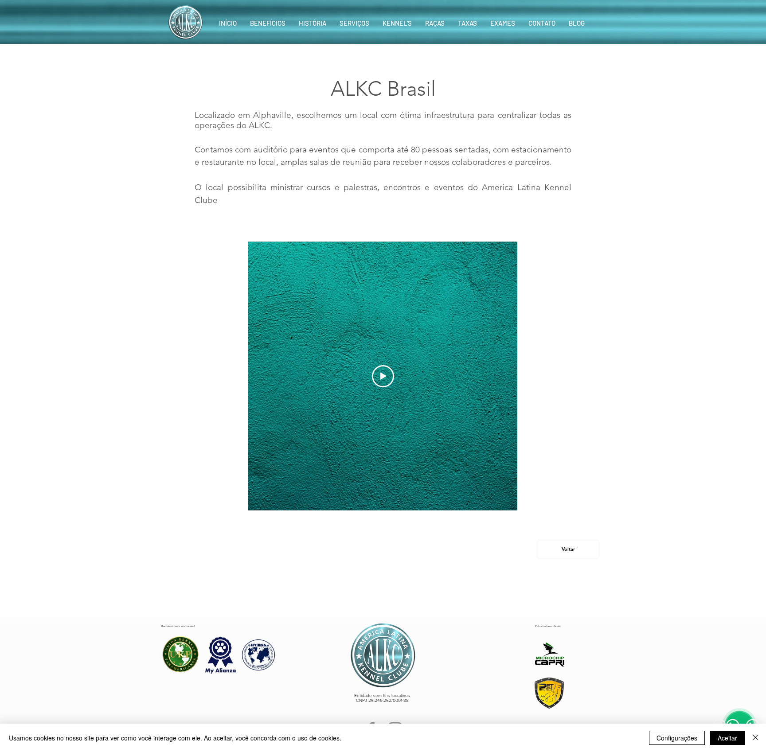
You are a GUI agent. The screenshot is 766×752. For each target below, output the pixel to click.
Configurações (677, 737)
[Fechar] (755, 738)
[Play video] (383, 376)
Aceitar (727, 737)
